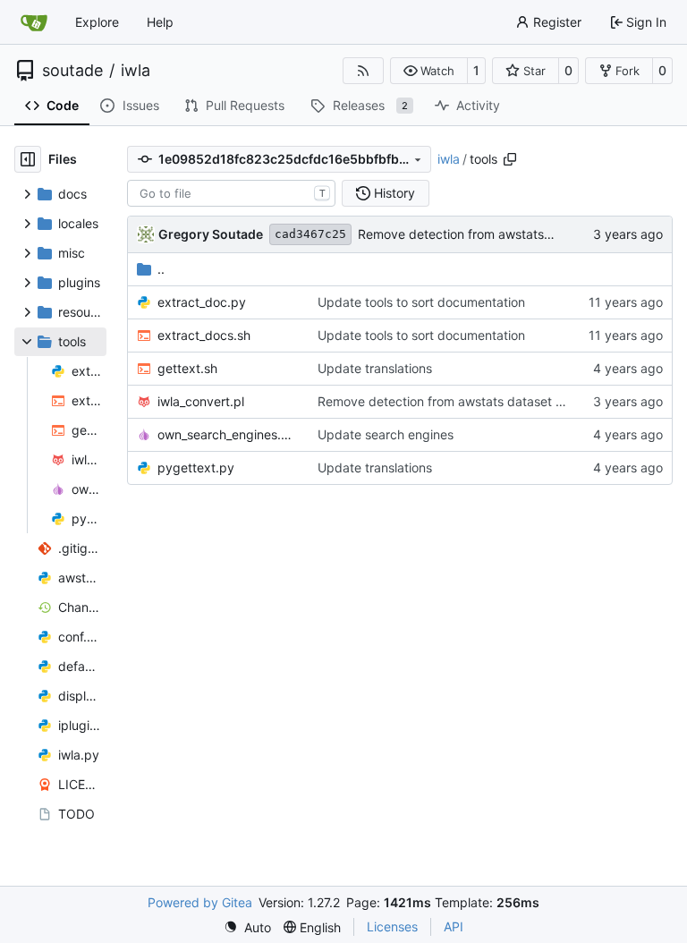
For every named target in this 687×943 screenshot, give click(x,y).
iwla (135, 71)
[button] (429, 70)
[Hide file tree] (27, 159)
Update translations (375, 368)
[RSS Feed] (363, 70)
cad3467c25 (310, 234)
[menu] (247, 927)
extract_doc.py (201, 302)
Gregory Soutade (210, 234)
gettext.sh (187, 368)
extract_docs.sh (203, 335)
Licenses (392, 926)
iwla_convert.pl (200, 401)
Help (160, 22)
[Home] (34, 22)
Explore (97, 22)
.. (161, 268)
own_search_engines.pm (228, 434)
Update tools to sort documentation (421, 302)
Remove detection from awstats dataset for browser (510, 234)
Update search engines (386, 434)
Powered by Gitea (200, 902)
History (394, 192)
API (453, 926)
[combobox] (231, 193)
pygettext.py (195, 467)
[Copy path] (510, 159)
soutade (72, 71)
